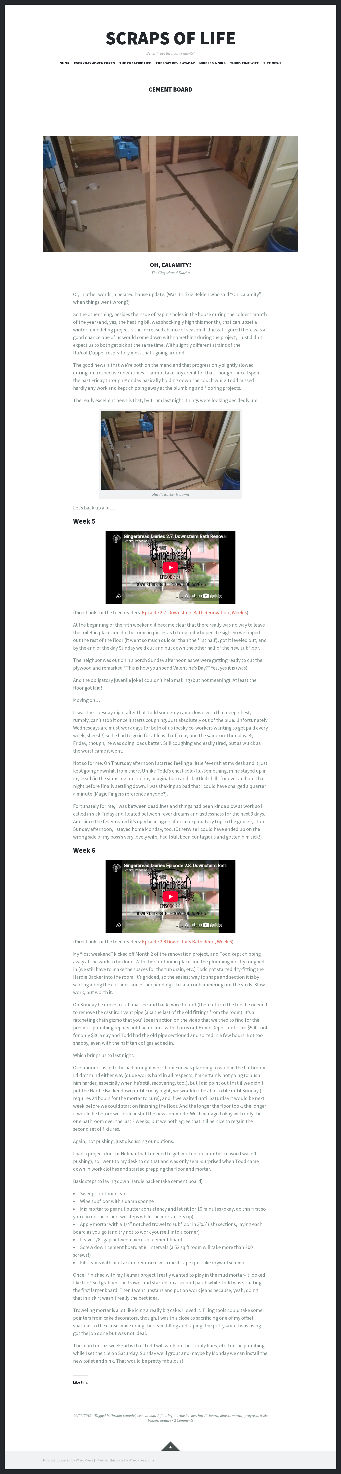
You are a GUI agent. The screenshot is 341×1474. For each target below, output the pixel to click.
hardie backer (185, 1415)
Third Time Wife (244, 63)
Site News (272, 63)
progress (251, 1415)
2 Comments (183, 1420)
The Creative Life (135, 63)
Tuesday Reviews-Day (175, 63)
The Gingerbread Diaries (170, 272)
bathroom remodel (121, 1415)
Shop (65, 63)
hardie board (208, 1415)
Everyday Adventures (94, 63)
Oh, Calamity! (170, 265)
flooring (167, 1415)
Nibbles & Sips (212, 63)
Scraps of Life (171, 38)
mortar (237, 1415)
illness (225, 1415)
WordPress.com (141, 1460)
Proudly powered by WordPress (68, 1460)
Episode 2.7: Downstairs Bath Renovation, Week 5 (194, 612)
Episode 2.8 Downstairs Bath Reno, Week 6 (187, 941)
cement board (148, 1415)
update (165, 1420)
